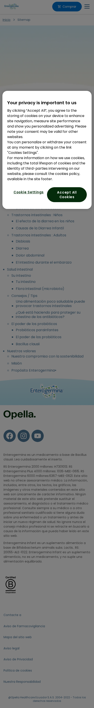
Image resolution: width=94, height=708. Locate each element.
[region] (47, 150)
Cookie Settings (29, 192)
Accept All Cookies (67, 194)
